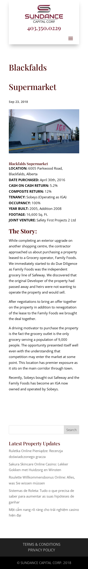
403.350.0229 (44, 28)
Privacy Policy (41, 550)
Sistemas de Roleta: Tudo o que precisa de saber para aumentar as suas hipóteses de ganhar (41, 496)
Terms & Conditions (41, 544)
